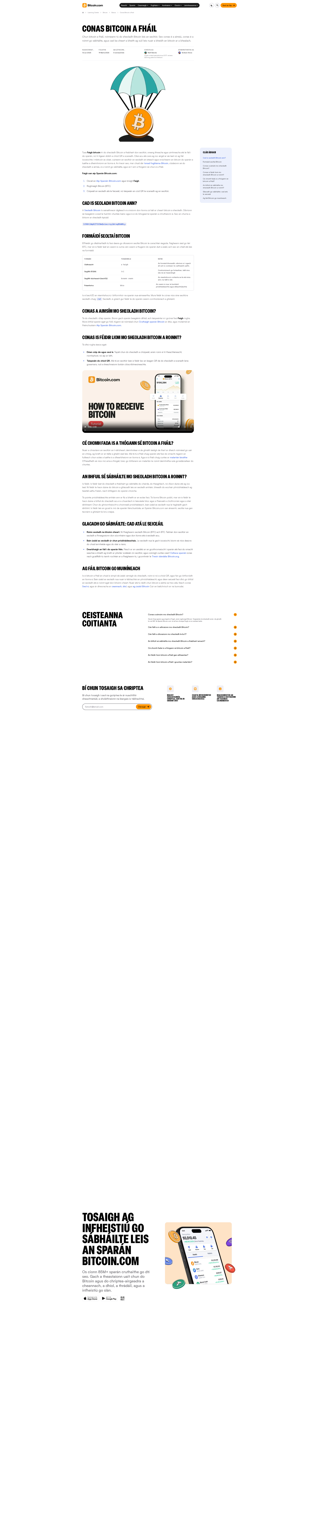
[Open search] (217, 5)
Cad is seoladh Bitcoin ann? (214, 158)
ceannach (117, 586)
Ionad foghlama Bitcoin (156, 163)
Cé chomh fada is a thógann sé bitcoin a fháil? (215, 180)
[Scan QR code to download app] (122, 1298)
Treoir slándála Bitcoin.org (165, 556)
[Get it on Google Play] (109, 1298)
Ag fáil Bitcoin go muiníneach (214, 198)
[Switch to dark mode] (211, 5)
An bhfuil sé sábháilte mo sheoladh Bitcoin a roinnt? (213, 186)
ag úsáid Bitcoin (141, 586)
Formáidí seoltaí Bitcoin (212, 162)
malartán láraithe (178, 457)
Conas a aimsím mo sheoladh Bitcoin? (215, 167)
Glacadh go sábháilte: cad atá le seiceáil (215, 193)
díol (124, 586)
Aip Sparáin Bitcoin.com (108, 180)
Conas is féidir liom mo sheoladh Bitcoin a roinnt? (213, 173)
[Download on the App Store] (90, 1298)
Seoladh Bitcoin (92, 210)
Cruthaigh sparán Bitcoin (151, 321)
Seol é (85, 586)
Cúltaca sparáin (178, 553)
